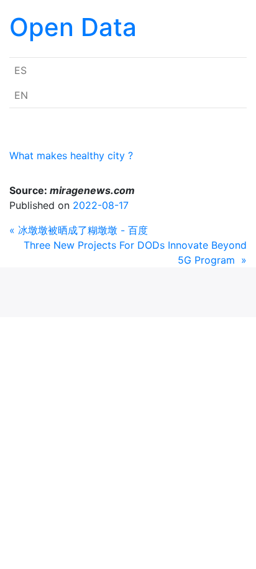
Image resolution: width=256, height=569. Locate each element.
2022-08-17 (101, 205)
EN (21, 95)
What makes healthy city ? (71, 155)
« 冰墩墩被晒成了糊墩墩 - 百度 (78, 230)
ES (20, 70)
